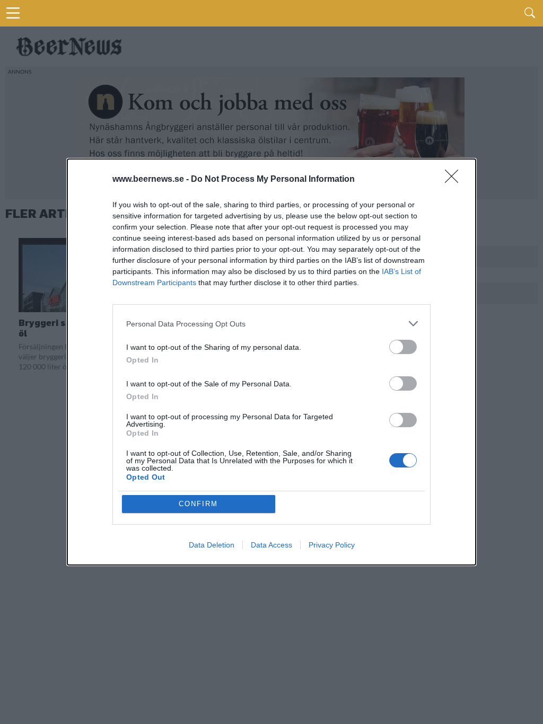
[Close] (455, 180)
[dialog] (271, 362)
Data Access (271, 545)
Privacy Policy (332, 545)
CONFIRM (198, 504)
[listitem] (271, 323)
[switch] (403, 347)
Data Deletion (211, 545)
